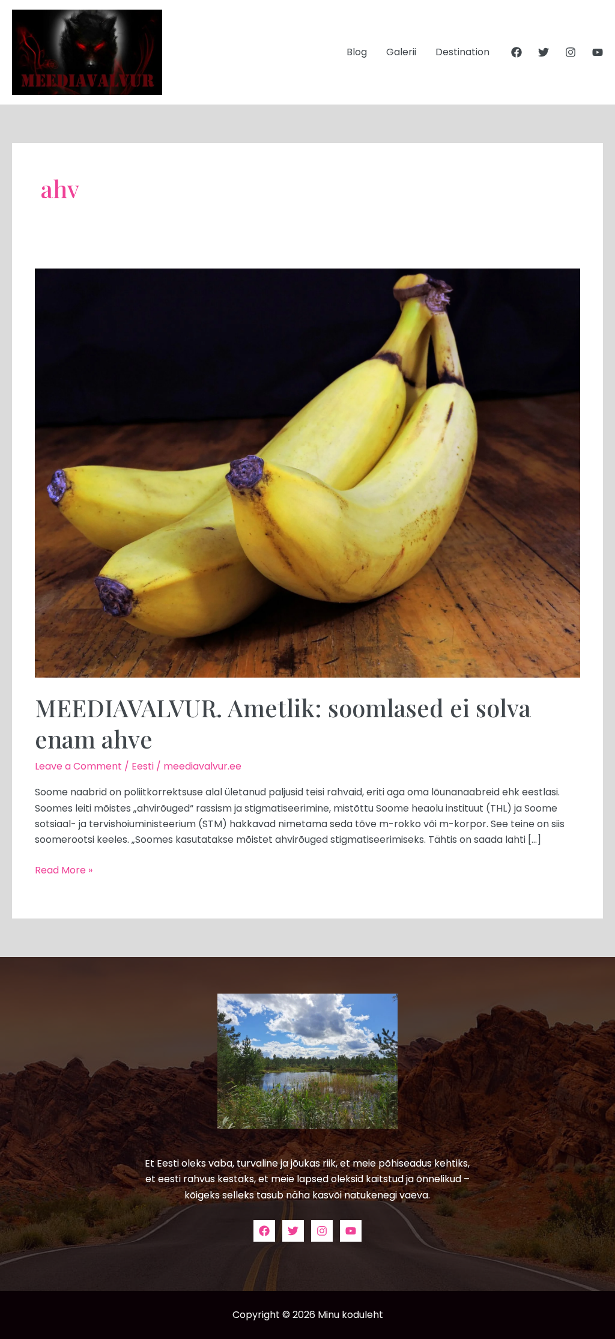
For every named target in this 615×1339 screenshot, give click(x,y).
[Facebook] (516, 52)
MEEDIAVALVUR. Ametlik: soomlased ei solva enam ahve (283, 723)
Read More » (63, 870)
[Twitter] (543, 52)
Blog (357, 52)
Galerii (401, 52)
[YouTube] (597, 52)
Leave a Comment (78, 766)
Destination (462, 52)
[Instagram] (570, 52)
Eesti (143, 766)
